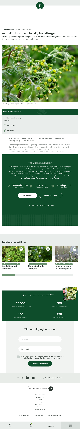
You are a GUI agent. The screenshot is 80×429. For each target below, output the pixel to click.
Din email (25, 349)
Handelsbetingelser (54, 415)
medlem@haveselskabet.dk (40, 407)
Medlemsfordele (50, 195)
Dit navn (24, 340)
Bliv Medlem (27, 195)
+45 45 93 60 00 (40, 404)
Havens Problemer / (22, 29)
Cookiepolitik (38, 415)
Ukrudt (30, 29)
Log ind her (49, 206)
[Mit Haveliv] (51, 424)
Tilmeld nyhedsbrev (40, 364)
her (28, 358)
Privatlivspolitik (24, 415)
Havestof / (12, 29)
